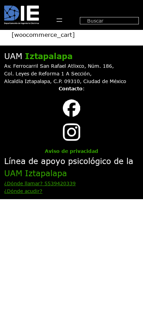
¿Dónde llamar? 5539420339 (40, 183)
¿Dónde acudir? (23, 191)
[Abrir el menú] (59, 20)
